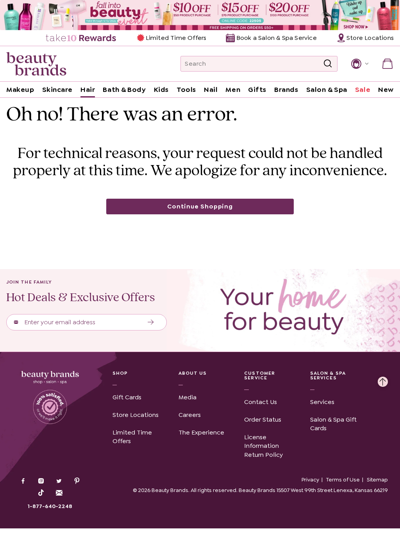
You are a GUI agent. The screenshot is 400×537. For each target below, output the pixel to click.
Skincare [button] (57, 89)
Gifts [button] (257, 89)
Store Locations (135, 415)
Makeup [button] (20, 89)
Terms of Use (343, 479)
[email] (59, 493)
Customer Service (259, 375)
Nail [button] (211, 89)
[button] (359, 64)
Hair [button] (87, 89)
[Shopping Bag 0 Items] (387, 64)
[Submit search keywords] (327, 63)
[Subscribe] (151, 322)
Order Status (262, 419)
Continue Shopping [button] (200, 206)
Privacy (310, 479)
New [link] (386, 89)
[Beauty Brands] (36, 64)
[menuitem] (81, 38)
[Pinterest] (77, 482)
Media (187, 397)
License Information (261, 441)
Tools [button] (186, 89)
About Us (193, 373)
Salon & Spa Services (328, 375)
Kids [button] (161, 89)
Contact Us (260, 402)
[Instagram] (41, 482)
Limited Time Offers (176, 38)
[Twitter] (59, 482)
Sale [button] (362, 89)
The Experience (201, 432)
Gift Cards (126, 397)
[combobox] (259, 63)
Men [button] (232, 89)
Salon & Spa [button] (326, 89)
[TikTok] (41, 493)
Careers (190, 415)
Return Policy (263, 455)
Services (322, 402)
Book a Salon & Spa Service (276, 38)
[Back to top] (383, 380)
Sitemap (377, 479)
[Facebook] (23, 482)
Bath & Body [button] (124, 89)
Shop (120, 373)
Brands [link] (286, 89)
